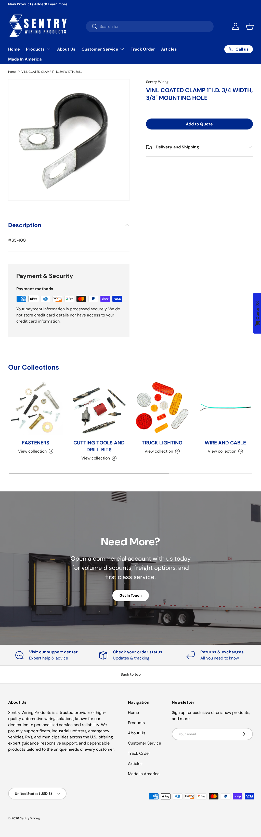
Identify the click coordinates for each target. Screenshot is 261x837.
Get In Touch (131, 595)
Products (136, 722)
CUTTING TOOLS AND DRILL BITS (99, 446)
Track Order (143, 49)
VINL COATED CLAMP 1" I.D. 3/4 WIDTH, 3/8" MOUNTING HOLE (52, 72)
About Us (66, 49)
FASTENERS (35, 443)
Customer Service (144, 743)
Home (14, 49)
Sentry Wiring (157, 81)
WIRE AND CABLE (225, 443)
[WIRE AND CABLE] (225, 407)
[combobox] (150, 26)
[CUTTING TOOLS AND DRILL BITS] (99, 407)
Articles (169, 49)
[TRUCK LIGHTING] (162, 407)
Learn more (57, 4)
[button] (249, 26)
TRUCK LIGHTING (162, 443)
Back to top (131, 674)
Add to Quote (199, 124)
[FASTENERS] (35, 407)
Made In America (25, 59)
